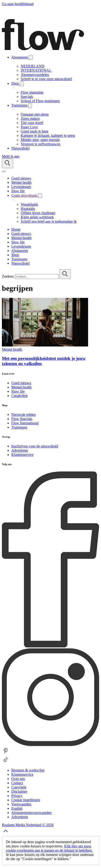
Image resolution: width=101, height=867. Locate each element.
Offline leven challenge (38, 213)
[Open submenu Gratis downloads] (40, 195)
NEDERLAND (32, 66)
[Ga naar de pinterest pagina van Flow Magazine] (5, 753)
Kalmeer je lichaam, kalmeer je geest (48, 135)
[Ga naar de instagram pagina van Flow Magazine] (50, 745)
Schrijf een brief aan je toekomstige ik (49, 221)
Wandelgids (29, 204)
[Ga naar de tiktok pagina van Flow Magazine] (5, 762)
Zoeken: (8, 276)
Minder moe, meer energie (40, 140)
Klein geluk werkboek (37, 217)
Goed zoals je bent (34, 131)
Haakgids (28, 209)
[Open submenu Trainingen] (30, 105)
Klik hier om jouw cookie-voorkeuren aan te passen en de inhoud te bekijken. (49, 848)
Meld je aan (10, 156)
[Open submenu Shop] (22, 83)
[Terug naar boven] (5, 834)
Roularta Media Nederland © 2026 (28, 825)
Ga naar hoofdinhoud (18, 4)
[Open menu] (4, 171)
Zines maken (30, 119)
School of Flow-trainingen (40, 101)
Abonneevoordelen (35, 75)
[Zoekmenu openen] (7, 163)
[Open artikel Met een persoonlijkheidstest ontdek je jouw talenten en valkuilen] (45, 345)
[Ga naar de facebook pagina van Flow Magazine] (50, 646)
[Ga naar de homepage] (43, 49)
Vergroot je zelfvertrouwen (40, 144)
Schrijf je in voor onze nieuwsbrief (46, 79)
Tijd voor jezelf (32, 123)
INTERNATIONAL (36, 70)
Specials (27, 97)
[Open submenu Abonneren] (31, 57)
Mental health (12, 349)
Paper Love (29, 127)
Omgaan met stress (35, 114)
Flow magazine (32, 92)
